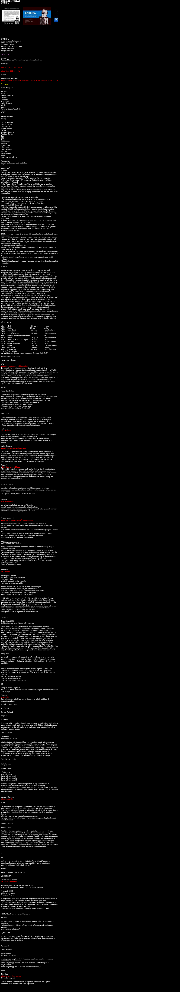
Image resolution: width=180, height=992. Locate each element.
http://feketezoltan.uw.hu (11, 976)
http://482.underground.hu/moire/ (14, 366)
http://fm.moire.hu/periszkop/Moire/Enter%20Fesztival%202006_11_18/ (29, 80)
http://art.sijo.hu (7, 799)
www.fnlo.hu (5, 572)
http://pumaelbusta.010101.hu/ (14, 67)
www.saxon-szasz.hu (9, 882)
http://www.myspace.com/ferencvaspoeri (17, 520)
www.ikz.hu (5, 697)
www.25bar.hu (6, 431)
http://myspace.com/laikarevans (13, 448)
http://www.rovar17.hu (11, 467)
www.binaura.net (7, 501)
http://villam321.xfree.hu (10, 71)
